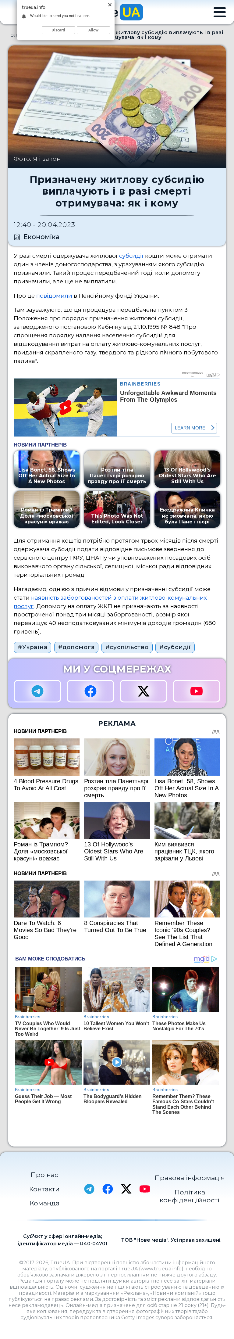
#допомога (76, 647)
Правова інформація (189, 1178)
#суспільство (127, 647)
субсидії (131, 255)
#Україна (32, 647)
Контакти (44, 1189)
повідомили (55, 295)
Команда (44, 1203)
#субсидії (175, 647)
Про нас (44, 1175)
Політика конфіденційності (189, 1196)
